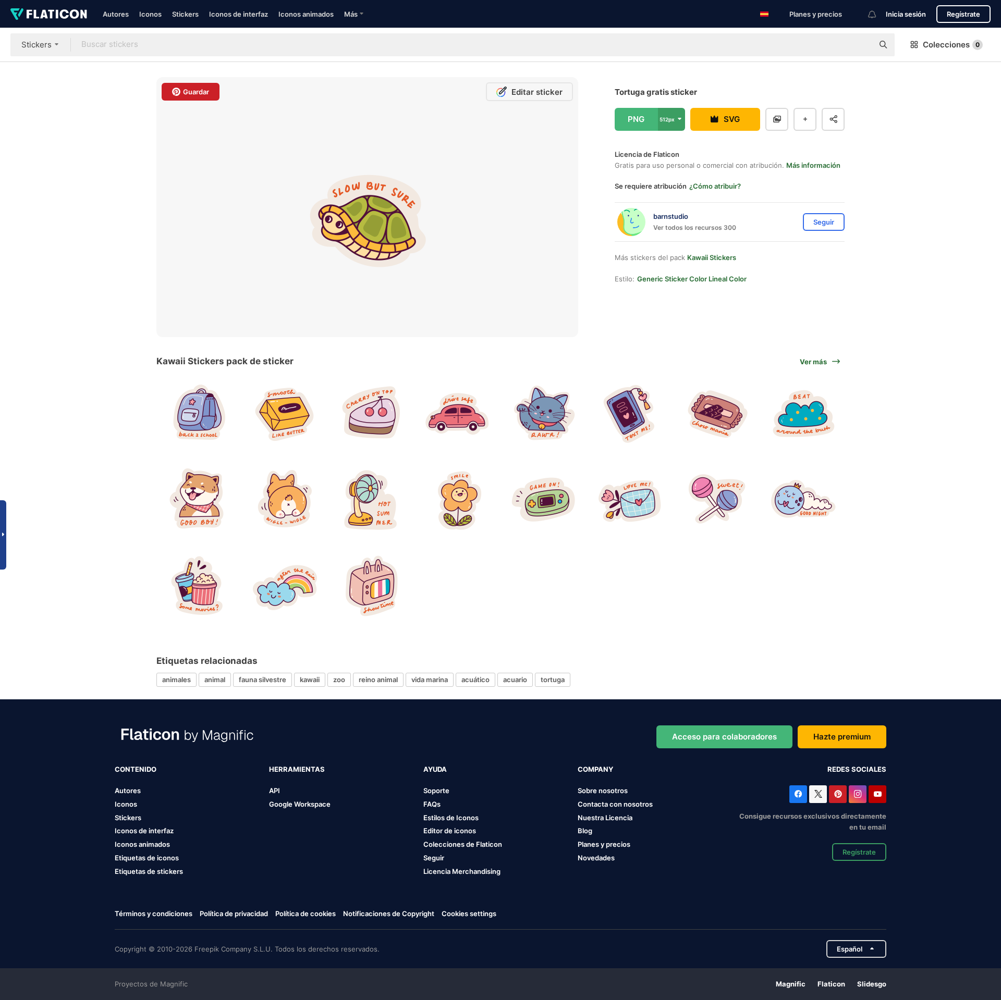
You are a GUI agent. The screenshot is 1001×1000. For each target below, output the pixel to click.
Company (595, 769)
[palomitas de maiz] (198, 585)
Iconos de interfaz (238, 14)
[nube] (802, 412)
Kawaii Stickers (711, 257)
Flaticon (831, 984)
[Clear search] (860, 44)
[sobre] (630, 499)
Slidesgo (871, 984)
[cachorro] (284, 499)
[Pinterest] (838, 794)
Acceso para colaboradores (724, 737)
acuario (515, 679)
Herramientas (297, 769)
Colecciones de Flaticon (462, 844)
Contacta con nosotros (615, 804)
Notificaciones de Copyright (388, 913)
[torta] (370, 412)
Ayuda (435, 769)
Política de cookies (305, 913)
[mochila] (198, 412)
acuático (475, 679)
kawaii (310, 679)
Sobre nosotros (603, 790)
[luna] (802, 499)
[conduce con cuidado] (457, 412)
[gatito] (544, 412)
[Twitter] (818, 794)
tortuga (553, 679)
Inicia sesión (906, 14)
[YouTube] (877, 794)
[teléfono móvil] (630, 412)
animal (214, 679)
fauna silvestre (262, 679)
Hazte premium (842, 737)
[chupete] (716, 499)
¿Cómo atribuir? (715, 186)
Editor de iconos (449, 830)
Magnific (790, 984)
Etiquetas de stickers (149, 871)
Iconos (150, 14)
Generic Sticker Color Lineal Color (692, 279)
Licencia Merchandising (461, 871)
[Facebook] (798, 794)
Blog (585, 830)
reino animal (378, 679)
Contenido (135, 769)
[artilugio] (544, 499)
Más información (813, 165)
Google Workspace (300, 804)
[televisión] (370, 585)
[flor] (457, 499)
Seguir (433, 858)
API (274, 790)
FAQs (432, 804)
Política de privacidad (234, 913)
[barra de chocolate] (716, 412)
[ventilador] (370, 499)
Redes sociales (856, 769)
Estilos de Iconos (451, 817)
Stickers (185, 14)
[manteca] (284, 412)
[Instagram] (857, 794)
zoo (339, 679)
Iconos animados (306, 14)
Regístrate (963, 14)
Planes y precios (815, 14)
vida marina (429, 679)
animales (176, 679)
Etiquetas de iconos (147, 858)
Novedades (596, 858)
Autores (116, 14)
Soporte (436, 790)
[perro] (198, 499)
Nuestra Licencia (605, 817)
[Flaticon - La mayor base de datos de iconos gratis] (48, 14)
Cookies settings (469, 914)
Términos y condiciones (153, 913)
